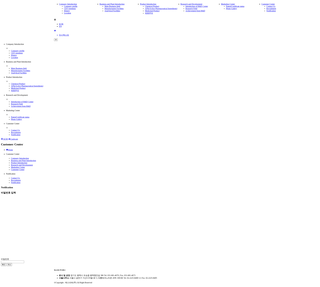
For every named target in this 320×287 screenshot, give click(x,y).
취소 (9, 265)
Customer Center (268, 4)
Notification (271, 11)
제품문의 (149, 13)
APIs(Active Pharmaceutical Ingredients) (161, 8)
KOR (61, 24)
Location (67, 13)
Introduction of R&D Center (197, 6)
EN (60, 26)
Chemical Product (152, 6)
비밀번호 (5, 259)
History (67, 11)
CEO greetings (70, 8)
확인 (3, 265)
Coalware (14, 139)
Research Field (191, 8)
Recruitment (271, 8)
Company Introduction (68, 4)
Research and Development (191, 4)
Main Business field (112, 6)
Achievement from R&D (195, 11)
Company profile (70, 6)
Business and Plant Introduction (112, 4)
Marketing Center (228, 4)
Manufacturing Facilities (114, 8)
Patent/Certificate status (235, 6)
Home (10, 150)
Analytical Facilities (112, 11)
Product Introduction (148, 4)
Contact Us (270, 6)
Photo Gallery (231, 8)
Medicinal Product (152, 11)
